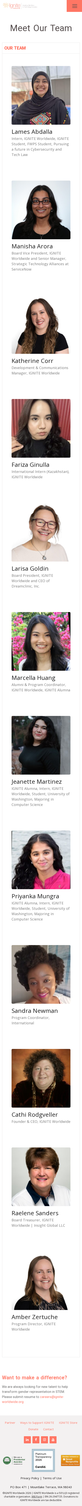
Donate (33, 1429)
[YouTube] (53, 1439)
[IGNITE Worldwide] (20, 6)
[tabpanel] (41, 705)
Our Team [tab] (15, 48)
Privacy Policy (29, 1478)
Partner (10, 1423)
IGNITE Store (68, 1423)
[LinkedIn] (27, 1439)
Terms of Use (52, 1478)
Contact (48, 1429)
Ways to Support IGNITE (37, 1423)
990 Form (36, 1496)
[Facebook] (35, 1439)
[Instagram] (44, 1439)
